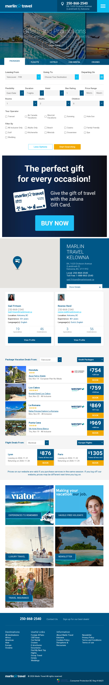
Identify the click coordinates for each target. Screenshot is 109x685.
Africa (8, 637)
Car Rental (74, 62)
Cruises (34, 642)
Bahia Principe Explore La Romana (43, 411)
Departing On (88, 72)
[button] (103, 6)
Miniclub (50, 132)
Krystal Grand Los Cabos (40, 393)
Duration (29, 88)
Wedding (11, 137)
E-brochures (36, 645)
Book (95, 380)
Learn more (54, 45)
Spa (88, 132)
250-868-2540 (80, 273)
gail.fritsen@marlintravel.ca (80, 279)
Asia (7, 642)
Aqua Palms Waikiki (37, 376)
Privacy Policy (88, 637)
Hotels (34, 658)
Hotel (47, 88)
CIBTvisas (35, 637)
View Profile (29, 340)
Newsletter (87, 635)
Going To (48, 72)
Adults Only (32, 128)
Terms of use (88, 642)
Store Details (74, 287)
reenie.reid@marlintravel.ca (69, 312)
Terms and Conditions (91, 640)
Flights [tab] (35, 62)
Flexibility (9, 88)
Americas (9, 640)
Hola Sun (91, 116)
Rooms (8, 99)
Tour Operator (12, 111)
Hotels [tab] (53, 62)
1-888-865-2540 (84, 275)
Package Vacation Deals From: (21, 359)
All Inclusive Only (15, 128)
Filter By (9, 124)
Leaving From (12, 72)
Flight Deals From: (14, 442)
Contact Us (52, 619)
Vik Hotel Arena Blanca (39, 428)
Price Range (91, 88)
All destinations (12, 635)
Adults (42, 99)
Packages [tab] (15, 61)
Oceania (8, 648)
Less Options (40, 146)
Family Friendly (93, 128)
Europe (8, 645)
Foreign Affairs (37, 635)
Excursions (36, 648)
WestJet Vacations (51, 116)
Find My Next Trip (38, 650)
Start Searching (67, 146)
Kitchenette (33, 132)
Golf (10, 132)
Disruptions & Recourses (62, 643)
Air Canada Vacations (32, 116)
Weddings (35, 660)
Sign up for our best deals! (76, 619)
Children (76, 99)
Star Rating (70, 88)
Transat (11, 116)
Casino (70, 128)
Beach (50, 128)
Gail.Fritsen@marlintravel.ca (20, 312)
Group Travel (36, 655)
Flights (34, 653)
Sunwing (70, 116)
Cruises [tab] (96, 62)
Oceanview (71, 132)
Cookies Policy (62, 640)
